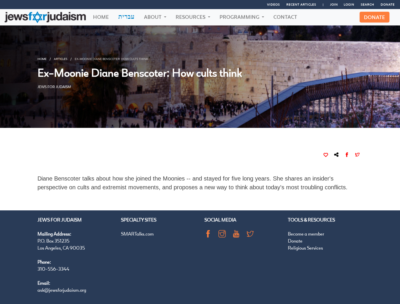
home (42, 59)
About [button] (153, 17)
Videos (273, 4)
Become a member (306, 234)
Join (334, 4)
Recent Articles (301, 4)
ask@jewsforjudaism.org (61, 290)
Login (349, 4)
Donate (388, 4)
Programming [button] (240, 17)
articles (60, 59)
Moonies (174, 178)
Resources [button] (191, 17)
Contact (285, 17)
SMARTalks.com (137, 234)
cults (83, 187)
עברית (126, 16)
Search (367, 4)
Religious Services (305, 248)
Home (101, 17)
